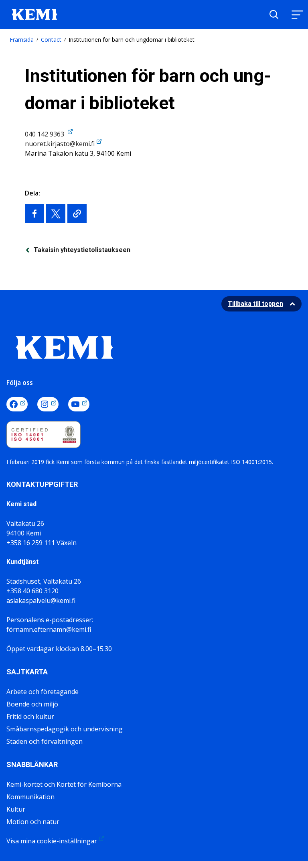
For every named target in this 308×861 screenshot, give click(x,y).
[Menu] (297, 15)
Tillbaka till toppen (255, 303)
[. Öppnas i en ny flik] (34, 213)
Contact (51, 39)
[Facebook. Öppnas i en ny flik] (17, 404)
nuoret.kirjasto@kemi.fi (60, 143)
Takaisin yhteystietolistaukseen (82, 250)
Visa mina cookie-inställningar (51, 841)
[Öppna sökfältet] (274, 14)
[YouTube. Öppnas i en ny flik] (78, 404)
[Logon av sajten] (34, 13)
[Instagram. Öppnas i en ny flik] (48, 404)
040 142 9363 (45, 134)
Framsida (22, 39)
